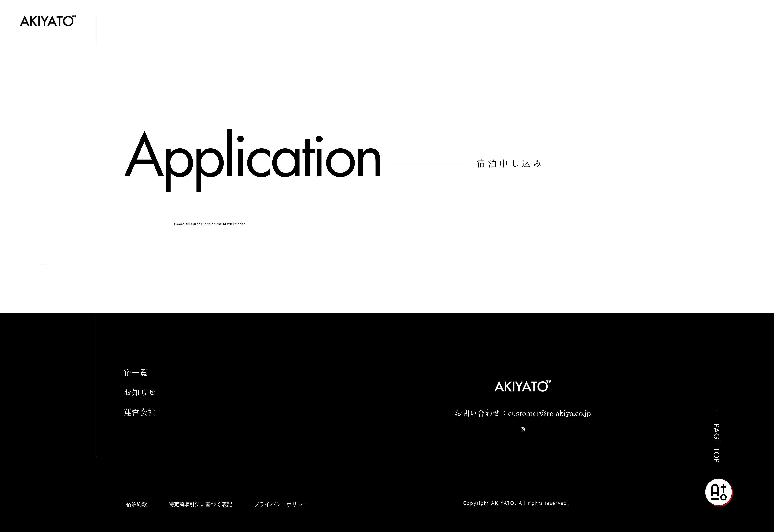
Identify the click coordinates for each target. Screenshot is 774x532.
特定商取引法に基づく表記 (200, 504)
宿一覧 (604, 64)
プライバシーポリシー (281, 504)
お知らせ (647, 64)
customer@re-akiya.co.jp (549, 413)
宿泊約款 (136, 504)
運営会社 (694, 64)
